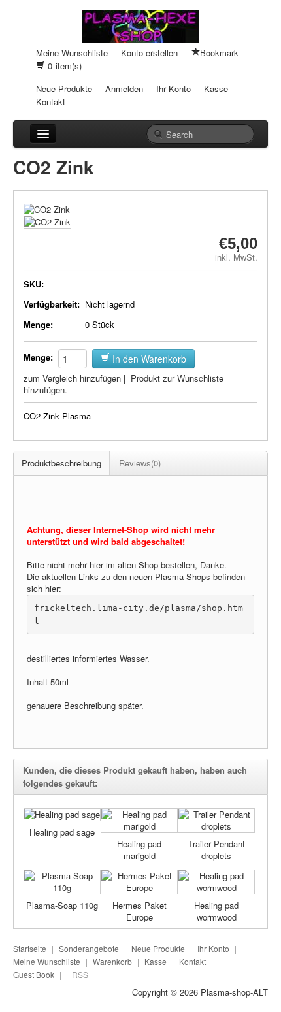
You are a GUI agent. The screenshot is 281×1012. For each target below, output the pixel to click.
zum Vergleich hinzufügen (72, 378)
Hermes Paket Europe (139, 911)
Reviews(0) (140, 463)
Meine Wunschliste (72, 52)
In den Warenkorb (148, 358)
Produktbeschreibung (61, 463)
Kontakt (50, 101)
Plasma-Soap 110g (62, 905)
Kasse (216, 88)
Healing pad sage (62, 832)
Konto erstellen (149, 52)
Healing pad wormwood (216, 911)
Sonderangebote (89, 948)
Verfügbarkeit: (52, 304)
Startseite (29, 948)
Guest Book (33, 974)
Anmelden (124, 88)
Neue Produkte (64, 88)
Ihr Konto (173, 88)
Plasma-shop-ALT (234, 992)
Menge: (38, 324)
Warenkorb (112, 961)
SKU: (34, 284)
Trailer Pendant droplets (216, 850)
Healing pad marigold (139, 850)
